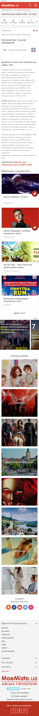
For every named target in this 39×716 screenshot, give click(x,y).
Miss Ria (5, 671)
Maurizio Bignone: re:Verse (16, 197)
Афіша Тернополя (7, 10)
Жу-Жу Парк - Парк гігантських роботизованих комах (18, 266)
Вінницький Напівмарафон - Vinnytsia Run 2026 (17, 300)
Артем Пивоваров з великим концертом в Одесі (17, 232)
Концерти (22, 22)
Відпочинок (31, 22)
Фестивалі (13, 22)
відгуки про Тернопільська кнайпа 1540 (17, 163)
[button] (37, 21)
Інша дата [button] (4, 22)
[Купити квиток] (35, 194)
